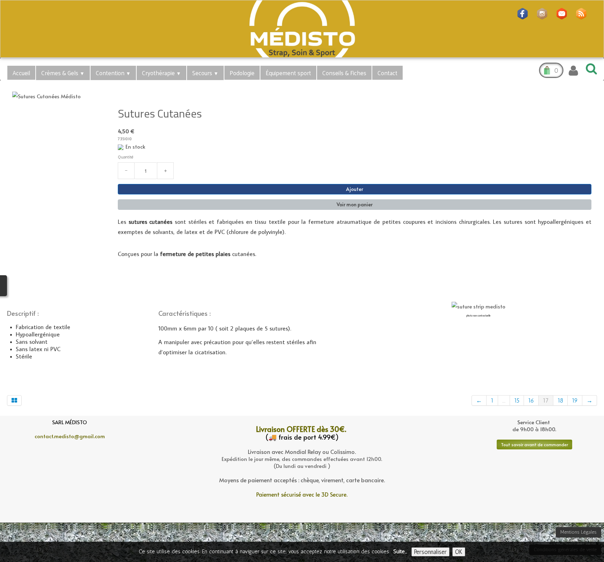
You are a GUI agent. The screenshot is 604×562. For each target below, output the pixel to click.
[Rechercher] (590, 68)
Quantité (125, 157)
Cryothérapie (161, 72)
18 (560, 400)
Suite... (400, 551)
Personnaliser (430, 551)
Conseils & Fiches (344, 72)
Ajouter (354, 189)
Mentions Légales (578, 532)
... (503, 400)
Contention (113, 72)
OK (458, 551)
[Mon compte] (573, 70)
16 (531, 400)
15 (516, 400)
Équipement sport (288, 72)
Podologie (242, 72)
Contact (387, 72)
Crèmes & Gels (63, 72)
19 (575, 400)
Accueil (21, 72)
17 (546, 400)
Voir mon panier (355, 204)
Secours (205, 72)
